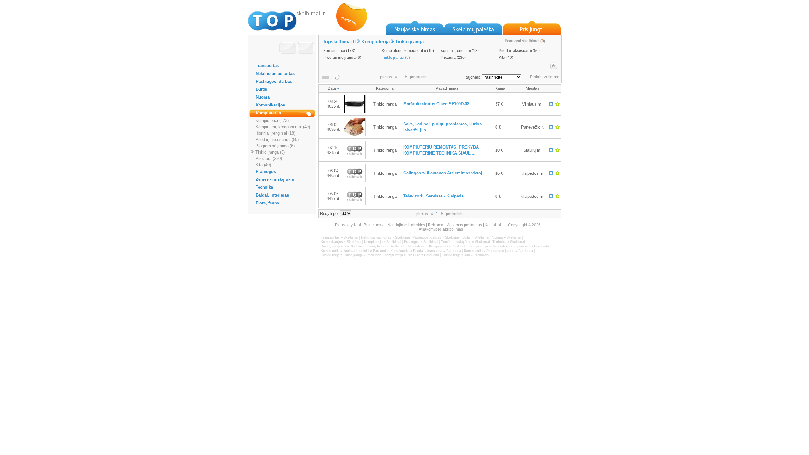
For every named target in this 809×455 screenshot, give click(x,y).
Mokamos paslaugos (464, 225)
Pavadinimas (447, 88)
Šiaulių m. (532, 150)
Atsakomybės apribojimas (441, 229)
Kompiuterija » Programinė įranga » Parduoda (498, 250)
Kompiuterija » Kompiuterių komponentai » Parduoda (509, 246)
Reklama (435, 225)
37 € (499, 104)
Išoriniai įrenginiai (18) (275, 133)
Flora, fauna (267, 203)
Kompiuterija (268, 113)
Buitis (261, 89)
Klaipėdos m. (532, 173)
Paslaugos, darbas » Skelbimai (435, 237)
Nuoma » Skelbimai (506, 237)
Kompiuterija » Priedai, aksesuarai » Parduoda (426, 250)
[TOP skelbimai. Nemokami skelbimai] (286, 19)
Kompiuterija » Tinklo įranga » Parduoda (351, 255)
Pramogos (266, 171)
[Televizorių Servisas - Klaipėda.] (355, 204)
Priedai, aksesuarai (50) (277, 139)
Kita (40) (263, 164)
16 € (499, 173)
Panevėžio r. (532, 127)
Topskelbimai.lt (339, 41)
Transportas (267, 65)
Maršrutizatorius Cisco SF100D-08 (436, 103)
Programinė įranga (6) (275, 145)
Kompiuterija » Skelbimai (382, 242)
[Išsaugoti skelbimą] (557, 103)
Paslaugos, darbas (274, 81)
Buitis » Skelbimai (475, 237)
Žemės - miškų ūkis (275, 179)
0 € (498, 127)
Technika (264, 187)
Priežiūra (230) (268, 158)
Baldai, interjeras (272, 195)
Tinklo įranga (409, 41)
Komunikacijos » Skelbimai (341, 242)
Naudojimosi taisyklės (406, 225)
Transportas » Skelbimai (339, 237)
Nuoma (263, 97)
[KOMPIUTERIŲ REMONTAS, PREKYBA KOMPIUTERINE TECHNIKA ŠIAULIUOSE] (355, 157)
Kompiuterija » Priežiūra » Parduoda (411, 255)
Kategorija (385, 88)
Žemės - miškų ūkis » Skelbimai (465, 242)
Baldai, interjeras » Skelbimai (342, 246)
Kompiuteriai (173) (272, 120)
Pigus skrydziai (348, 225)
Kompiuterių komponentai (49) (282, 126)
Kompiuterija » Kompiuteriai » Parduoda (436, 246)
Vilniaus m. (532, 104)
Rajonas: (472, 77)
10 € (499, 150)
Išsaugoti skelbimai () (525, 41)
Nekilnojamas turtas (275, 73)
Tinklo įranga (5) (270, 152)
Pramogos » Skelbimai (421, 242)
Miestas (532, 88)
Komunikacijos (270, 105)
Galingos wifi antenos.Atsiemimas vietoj (442, 173)
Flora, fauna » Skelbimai (385, 246)
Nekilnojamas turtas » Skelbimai (385, 237)
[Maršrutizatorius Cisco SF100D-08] (355, 111)
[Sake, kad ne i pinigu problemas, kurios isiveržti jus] (355, 134)
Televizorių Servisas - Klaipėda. (434, 196)
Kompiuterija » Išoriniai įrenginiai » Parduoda (354, 250)
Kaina (500, 88)
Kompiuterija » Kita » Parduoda (465, 255)
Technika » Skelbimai (508, 242)
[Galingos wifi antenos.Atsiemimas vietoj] (355, 181)
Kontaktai (493, 225)
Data (332, 88)
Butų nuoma (374, 225)
